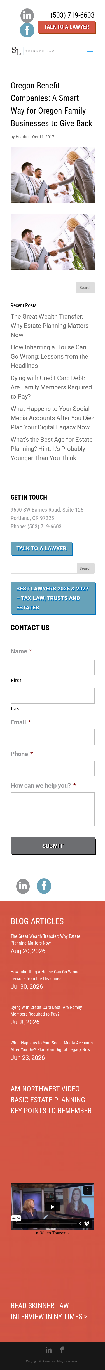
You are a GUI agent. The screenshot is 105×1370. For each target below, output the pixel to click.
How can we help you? (43, 785)
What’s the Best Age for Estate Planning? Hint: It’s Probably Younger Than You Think (52, 449)
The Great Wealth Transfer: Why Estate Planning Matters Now (49, 325)
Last (16, 709)
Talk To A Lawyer (66, 26)
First (16, 680)
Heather (23, 137)
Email (21, 722)
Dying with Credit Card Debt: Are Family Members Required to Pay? (51, 387)
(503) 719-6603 (72, 15)
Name (21, 651)
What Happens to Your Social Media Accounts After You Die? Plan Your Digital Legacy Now (52, 418)
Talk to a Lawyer (41, 548)
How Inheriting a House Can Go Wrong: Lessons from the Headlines (49, 356)
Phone (22, 753)
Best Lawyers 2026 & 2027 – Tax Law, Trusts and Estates (52, 598)
